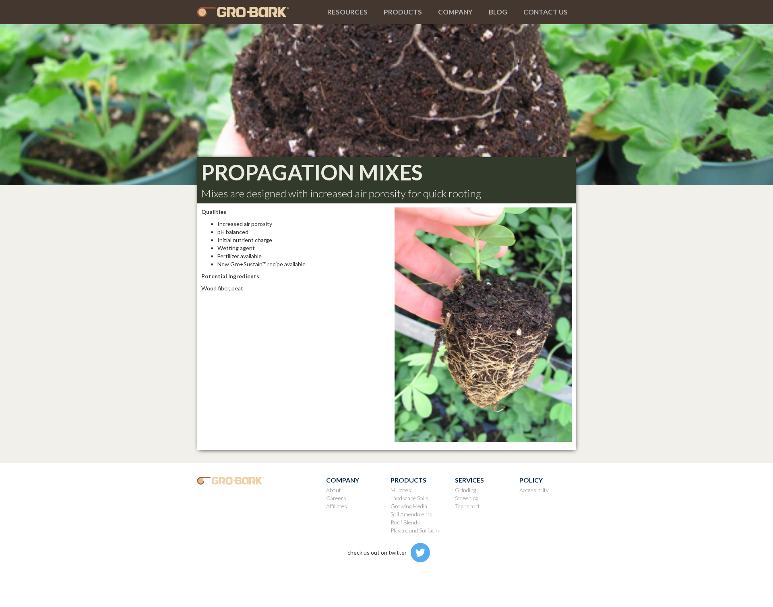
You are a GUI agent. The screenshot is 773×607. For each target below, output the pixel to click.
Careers (336, 498)
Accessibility (534, 490)
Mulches (401, 490)
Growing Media (409, 506)
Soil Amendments (411, 514)
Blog (498, 12)
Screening (466, 498)
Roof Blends (405, 522)
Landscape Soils (409, 498)
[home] (258, 12)
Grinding (465, 490)
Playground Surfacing (416, 530)
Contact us (545, 12)
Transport (467, 506)
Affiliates (336, 506)
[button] (347, 12)
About (333, 490)
